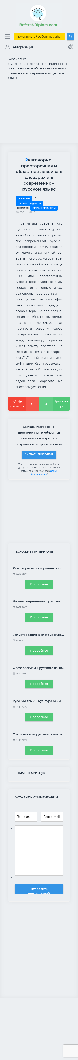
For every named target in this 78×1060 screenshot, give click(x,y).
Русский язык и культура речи (37, 701)
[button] (18, 47)
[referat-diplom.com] (39, 27)
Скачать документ (39, 454)
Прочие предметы (29, 203)
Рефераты (24, 198)
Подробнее (39, 584)
